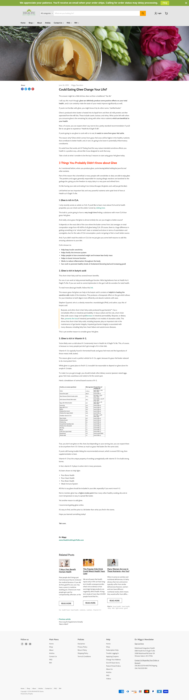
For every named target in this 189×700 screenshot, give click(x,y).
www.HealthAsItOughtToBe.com (71, 540)
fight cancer (119, 608)
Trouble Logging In (112, 653)
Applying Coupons (112, 656)
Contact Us (58, 23)
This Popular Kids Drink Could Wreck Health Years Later (94, 571)
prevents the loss (71, 318)
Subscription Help (112, 650)
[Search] (143, 13)
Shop (31, 23)
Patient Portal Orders (113, 666)
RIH (76, 23)
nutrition (89, 610)
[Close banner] (186, 3)
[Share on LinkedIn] (29, 89)
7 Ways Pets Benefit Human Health (67, 570)
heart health (75, 610)
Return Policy (82, 650)
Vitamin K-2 (97, 610)
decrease (89, 316)
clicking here (100, 208)
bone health (117, 606)
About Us (109, 669)
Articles (48, 23)
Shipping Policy (83, 653)
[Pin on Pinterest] (33, 89)
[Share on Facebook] (22, 89)
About (39, 23)
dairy (109, 608)
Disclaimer (81, 644)
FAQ (68, 23)
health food (66, 610)
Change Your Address (113, 660)
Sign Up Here (139, 644)
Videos (108, 679)
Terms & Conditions (84, 656)
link (91, 288)
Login (159, 13)
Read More (66, 603)
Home (23, 23)
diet (113, 608)
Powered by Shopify (27, 694)
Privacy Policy (82, 647)
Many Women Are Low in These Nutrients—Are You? (118, 570)
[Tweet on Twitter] (25, 89)
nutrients (82, 610)
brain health (126, 606)
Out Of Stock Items (113, 663)
